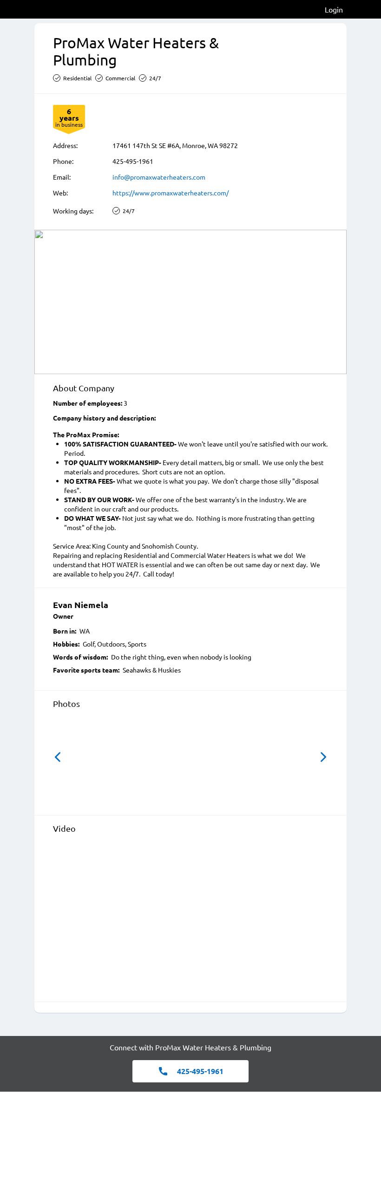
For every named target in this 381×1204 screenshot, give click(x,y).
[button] (58, 757)
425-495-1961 (132, 161)
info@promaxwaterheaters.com (158, 177)
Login (334, 9)
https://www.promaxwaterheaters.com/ (170, 192)
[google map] (190, 302)
